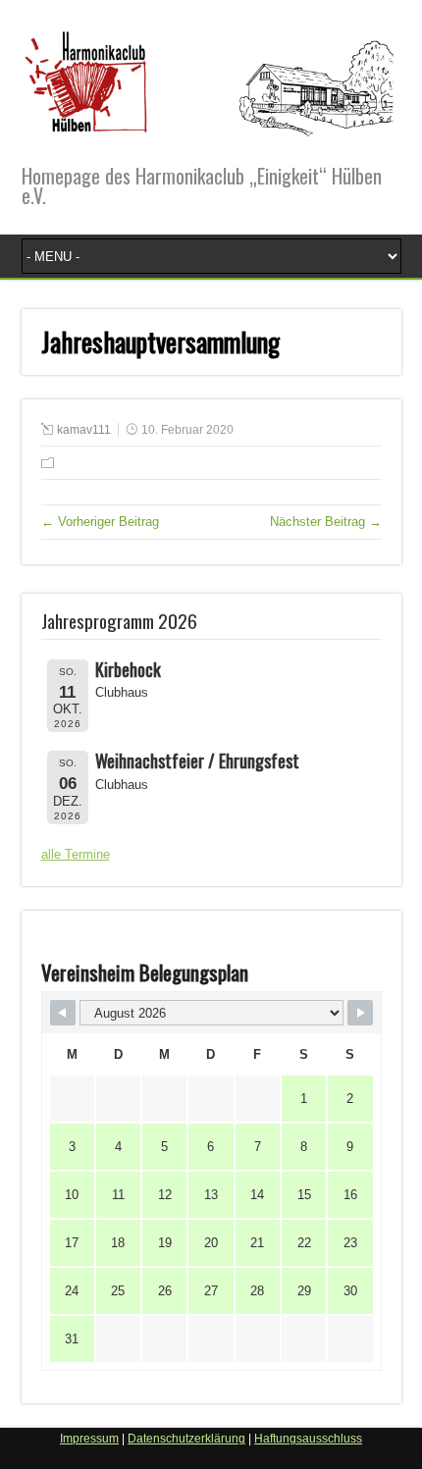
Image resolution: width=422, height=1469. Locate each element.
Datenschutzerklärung (186, 1438)
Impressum (89, 1438)
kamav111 (84, 430)
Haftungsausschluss (308, 1438)
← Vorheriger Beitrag (100, 521)
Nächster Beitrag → (326, 521)
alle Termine (75, 854)
